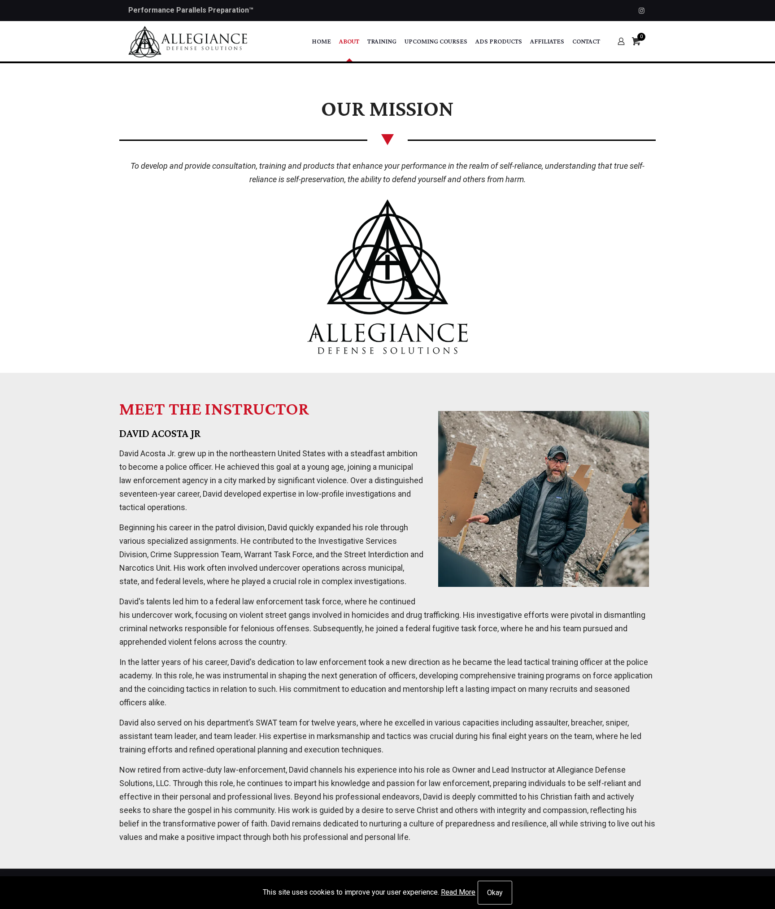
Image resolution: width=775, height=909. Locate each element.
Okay (495, 892)
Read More (458, 892)
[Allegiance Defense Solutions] (187, 41)
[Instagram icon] (641, 11)
